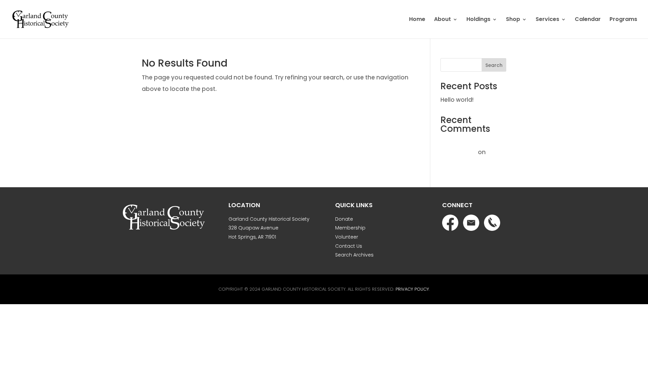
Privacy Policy (412, 289)
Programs (623, 20)
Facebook (450, 223)
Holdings (478, 20)
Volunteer (346, 237)
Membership (350, 227)
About (442, 20)
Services (547, 20)
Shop (513, 20)
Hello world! (457, 100)
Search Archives (354, 254)
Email (471, 223)
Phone (492, 223)
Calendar (588, 20)
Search (494, 65)
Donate (344, 219)
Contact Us (348, 246)
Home (417, 20)
